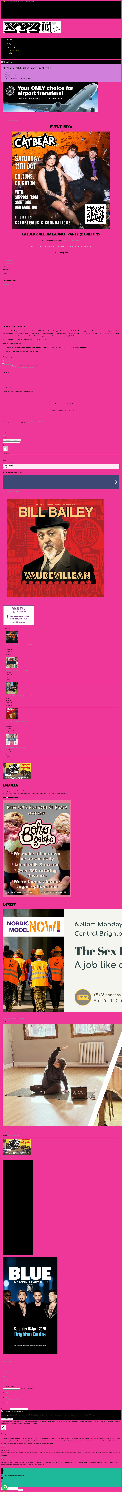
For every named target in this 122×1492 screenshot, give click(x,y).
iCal (118, 266)
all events (8, 760)
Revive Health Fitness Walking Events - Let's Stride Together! (23, 696)
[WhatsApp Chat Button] (5, 1487)
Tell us (59, 404)
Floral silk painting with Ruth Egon (16, 747)
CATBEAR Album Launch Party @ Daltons (19, 78)
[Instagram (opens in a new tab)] (7, 13)
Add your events (45, 411)
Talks (9, 1021)
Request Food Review (8, 1380)
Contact (5, 1372)
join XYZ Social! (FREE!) (35, 422)
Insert (20, 1490)
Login (4, 435)
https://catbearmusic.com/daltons (26, 367)
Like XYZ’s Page (8, 1158)
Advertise (5, 1369)
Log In (6, 1402)
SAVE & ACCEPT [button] (6, 1467)
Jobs (4, 1357)
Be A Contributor (7, 1361)
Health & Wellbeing (13, 1135)
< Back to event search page (10, 120)
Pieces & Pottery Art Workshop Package (17, 670)
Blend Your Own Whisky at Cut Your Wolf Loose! (19, 644)
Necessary (5, 1448)
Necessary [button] (3, 1445)
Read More (46, 1423)
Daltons (6, 285)
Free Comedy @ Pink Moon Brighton (16, 721)
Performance (9, 263)
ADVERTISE (6, 1)
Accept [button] (41, 1423)
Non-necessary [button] (4, 1457)
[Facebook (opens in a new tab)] (7, 9)
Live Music (9, 260)
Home (6, 1392)
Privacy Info (6, 1376)
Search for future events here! (72, 240)
